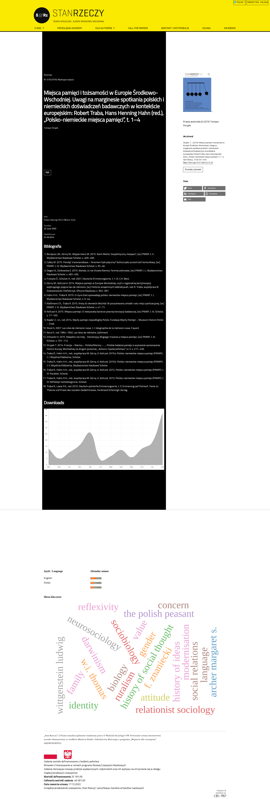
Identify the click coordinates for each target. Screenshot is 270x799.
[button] (192, 188)
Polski (47, 583)
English (48, 578)
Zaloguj (264, 2)
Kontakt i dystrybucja (175, 28)
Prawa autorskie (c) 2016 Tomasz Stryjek (201, 123)
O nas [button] (38, 28)
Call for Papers (138, 28)
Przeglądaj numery (69, 28)
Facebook (230, 28)
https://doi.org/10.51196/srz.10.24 (59, 220)
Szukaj (206, 28)
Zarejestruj (253, 2)
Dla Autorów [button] (104, 28)
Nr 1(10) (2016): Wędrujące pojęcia (59, 79)
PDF (47, 172)
